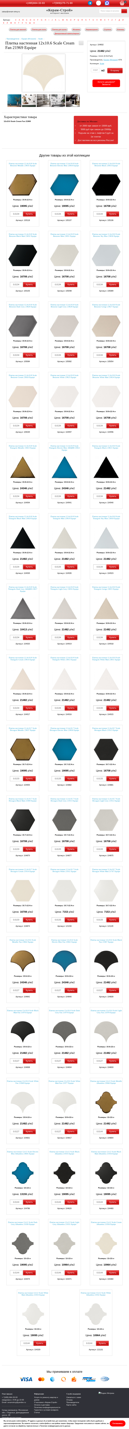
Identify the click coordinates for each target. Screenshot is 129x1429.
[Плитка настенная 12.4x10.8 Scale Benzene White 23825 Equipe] (64, 397)
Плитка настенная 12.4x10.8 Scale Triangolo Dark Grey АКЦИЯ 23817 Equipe (22, 589)
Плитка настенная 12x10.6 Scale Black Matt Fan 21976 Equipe (23, 1012)
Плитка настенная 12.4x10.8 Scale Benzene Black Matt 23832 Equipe (23, 235)
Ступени (107, 29)
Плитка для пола (39, 29)
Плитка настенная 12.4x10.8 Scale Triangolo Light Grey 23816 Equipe (64, 588)
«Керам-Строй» (59, 10)
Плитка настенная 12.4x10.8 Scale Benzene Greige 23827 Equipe (106, 306)
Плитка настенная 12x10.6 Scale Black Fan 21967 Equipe (106, 941)
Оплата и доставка (42, 1405)
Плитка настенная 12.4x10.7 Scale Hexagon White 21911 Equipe (64, 870)
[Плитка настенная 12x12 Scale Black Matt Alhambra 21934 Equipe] (106, 1173)
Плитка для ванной (18, 29)
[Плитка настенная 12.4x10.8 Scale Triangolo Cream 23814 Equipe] (22, 679)
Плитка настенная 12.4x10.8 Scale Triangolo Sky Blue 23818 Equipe (106, 517)
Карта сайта (71, 1405)
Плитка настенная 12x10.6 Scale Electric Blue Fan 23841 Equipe (64, 941)
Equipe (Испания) (29, 39)
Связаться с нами (73, 1397)
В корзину (115, 70)
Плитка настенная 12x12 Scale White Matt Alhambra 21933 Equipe (33, 1294)
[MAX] (107, 3)
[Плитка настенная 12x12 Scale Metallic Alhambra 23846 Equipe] (106, 1102)
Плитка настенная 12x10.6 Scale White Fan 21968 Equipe (23, 1082)
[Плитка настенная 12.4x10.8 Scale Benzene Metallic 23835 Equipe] (22, 185)
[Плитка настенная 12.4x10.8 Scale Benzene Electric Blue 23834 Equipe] (64, 185)
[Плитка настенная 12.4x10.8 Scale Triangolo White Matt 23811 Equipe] (106, 679)
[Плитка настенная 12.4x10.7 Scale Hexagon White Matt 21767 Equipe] (106, 891)
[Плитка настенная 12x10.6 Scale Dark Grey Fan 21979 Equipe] (64, 1032)
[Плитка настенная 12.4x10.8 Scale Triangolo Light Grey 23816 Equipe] (64, 608)
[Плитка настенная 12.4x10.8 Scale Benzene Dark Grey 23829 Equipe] (22, 326)
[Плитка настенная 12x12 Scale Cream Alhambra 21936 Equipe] (106, 1244)
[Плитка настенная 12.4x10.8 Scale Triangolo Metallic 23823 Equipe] (22, 467)
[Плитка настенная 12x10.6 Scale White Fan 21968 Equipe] (22, 1102)
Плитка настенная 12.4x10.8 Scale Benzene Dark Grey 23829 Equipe (23, 306)
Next (82, 100)
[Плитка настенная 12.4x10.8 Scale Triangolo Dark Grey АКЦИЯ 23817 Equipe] (22, 608)
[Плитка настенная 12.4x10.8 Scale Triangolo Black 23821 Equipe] (106, 467)
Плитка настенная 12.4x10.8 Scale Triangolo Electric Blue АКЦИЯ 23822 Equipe (64, 448)
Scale (40, 39)
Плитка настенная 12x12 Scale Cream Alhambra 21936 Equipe (106, 1223)
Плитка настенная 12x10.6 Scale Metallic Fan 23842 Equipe (23, 941)
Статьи (37, 1412)
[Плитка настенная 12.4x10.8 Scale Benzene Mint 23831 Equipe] (64, 255)
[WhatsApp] (98, 3)
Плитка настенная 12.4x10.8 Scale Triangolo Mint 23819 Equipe (64, 517)
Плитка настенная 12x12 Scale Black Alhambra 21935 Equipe (64, 1153)
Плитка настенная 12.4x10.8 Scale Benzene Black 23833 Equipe (106, 165)
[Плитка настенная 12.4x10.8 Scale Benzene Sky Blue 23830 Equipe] (106, 255)
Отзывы (69, 1400)
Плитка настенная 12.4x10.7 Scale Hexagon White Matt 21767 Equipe (106, 870)
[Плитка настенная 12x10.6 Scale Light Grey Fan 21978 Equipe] (106, 1032)
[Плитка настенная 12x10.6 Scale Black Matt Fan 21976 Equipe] (22, 1032)
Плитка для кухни (59, 29)
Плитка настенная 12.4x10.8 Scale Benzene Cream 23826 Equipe (23, 376)
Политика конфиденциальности (47, 1407)
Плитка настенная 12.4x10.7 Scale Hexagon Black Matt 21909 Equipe (23, 800)
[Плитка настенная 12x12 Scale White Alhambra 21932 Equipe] (95, 1314)
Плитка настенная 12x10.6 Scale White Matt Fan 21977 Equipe (64, 1082)
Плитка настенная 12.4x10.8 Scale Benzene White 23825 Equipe (64, 376)
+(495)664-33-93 (35, 3)
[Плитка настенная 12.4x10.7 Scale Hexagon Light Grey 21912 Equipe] (106, 820)
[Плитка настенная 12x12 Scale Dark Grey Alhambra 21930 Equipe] (22, 1244)
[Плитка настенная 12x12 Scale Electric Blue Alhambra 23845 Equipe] (22, 1173)
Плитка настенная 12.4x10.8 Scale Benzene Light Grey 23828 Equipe (64, 306)
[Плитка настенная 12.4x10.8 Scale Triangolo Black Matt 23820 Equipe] (22, 538)
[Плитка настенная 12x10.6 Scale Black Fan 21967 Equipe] (106, 961)
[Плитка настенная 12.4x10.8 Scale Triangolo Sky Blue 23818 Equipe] (106, 538)
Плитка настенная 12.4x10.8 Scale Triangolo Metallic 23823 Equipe (23, 447)
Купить (29, 214)
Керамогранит (92, 29)
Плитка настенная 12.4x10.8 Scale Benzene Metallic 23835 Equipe (23, 165)
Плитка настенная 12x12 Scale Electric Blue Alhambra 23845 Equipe (22, 1153)
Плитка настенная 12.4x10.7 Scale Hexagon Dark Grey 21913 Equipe (64, 800)
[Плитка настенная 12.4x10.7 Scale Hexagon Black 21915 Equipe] (106, 750)
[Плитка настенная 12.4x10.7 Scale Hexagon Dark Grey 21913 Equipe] (64, 820)
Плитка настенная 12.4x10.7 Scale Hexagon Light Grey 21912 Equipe (106, 800)
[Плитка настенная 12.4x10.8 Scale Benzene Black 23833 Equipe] (106, 185)
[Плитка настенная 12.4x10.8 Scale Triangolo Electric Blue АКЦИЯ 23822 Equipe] (64, 467)
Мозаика (76, 29)
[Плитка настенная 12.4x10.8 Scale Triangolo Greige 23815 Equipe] (106, 608)
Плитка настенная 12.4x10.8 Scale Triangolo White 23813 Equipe (64, 659)
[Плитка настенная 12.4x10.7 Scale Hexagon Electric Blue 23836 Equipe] (64, 750)
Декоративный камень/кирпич (67, 33)
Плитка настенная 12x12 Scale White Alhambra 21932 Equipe (96, 1294)
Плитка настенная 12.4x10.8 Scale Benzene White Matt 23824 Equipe (106, 376)
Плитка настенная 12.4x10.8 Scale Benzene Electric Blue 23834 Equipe (64, 165)
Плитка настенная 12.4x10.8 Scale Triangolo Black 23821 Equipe (106, 447)
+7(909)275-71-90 (62, 3)
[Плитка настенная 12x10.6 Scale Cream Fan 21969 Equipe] (43, 73)
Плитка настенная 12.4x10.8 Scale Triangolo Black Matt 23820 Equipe (23, 517)
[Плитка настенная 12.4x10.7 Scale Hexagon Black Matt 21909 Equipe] (22, 820)
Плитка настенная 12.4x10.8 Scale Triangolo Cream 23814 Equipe (23, 659)
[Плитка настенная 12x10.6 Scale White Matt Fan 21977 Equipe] (64, 1102)
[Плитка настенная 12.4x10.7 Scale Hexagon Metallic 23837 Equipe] (22, 750)
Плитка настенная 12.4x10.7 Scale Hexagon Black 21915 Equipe (106, 729)
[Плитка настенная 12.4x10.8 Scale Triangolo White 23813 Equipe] (64, 679)
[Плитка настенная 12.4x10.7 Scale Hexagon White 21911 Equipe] (64, 891)
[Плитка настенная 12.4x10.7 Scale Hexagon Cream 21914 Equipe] (22, 891)
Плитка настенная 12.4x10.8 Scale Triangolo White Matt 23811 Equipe (106, 659)
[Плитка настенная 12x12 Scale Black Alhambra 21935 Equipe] (64, 1173)
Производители (13, 39)
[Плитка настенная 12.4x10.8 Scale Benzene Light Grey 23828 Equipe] (64, 326)
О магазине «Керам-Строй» (45, 1402)
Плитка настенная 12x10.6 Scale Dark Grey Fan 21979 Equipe (64, 1012)
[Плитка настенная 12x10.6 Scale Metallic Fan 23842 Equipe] (22, 961)
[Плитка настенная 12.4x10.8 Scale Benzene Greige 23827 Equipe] (106, 326)
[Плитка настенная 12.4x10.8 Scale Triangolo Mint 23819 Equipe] (64, 538)
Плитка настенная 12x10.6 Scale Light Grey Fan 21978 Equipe (106, 1012)
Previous (5, 100)
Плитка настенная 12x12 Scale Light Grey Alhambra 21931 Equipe (64, 1223)
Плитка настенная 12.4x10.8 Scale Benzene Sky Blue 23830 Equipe (106, 235)
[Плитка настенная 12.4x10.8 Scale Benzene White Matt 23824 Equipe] (106, 397)
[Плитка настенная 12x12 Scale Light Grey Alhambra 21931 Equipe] (64, 1244)
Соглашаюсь (117, 1423)
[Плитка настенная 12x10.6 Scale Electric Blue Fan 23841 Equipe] (64, 961)
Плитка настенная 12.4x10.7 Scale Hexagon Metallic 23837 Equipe (23, 729)
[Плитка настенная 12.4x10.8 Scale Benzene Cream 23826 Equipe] (22, 397)
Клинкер (120, 29)
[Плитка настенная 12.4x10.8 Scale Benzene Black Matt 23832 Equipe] (22, 255)
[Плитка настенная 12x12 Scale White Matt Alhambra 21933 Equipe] (33, 1314)
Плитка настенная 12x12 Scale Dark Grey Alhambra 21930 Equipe (22, 1223)
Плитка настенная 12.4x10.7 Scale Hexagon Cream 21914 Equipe (23, 870)
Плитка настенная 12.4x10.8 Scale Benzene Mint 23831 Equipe (64, 235)
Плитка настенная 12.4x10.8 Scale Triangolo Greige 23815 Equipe (106, 588)
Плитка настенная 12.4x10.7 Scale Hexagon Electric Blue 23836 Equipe (64, 729)
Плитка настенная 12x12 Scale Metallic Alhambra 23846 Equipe (106, 1082)
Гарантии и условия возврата (46, 1410)
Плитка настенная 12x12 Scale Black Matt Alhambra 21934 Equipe (106, 1153)
